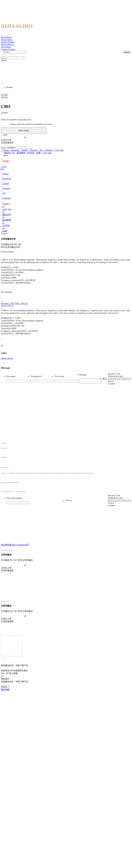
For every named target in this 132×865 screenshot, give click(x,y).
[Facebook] (20, 148)
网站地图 (5, 689)
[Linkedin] (28, 148)
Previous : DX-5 (8, 303)
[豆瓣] (24, 145)
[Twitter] (18, 148)
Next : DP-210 (21, 303)
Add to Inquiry (23, 130)
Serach (127, 52)
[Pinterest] (24, 148)
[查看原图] (66, 338)
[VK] (26, 148)
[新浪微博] (20, 145)
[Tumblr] (22, 148)
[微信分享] (18, 145)
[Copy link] (26, 145)
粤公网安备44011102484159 (14, 545)
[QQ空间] (22, 145)
